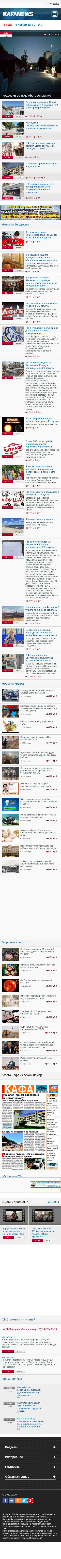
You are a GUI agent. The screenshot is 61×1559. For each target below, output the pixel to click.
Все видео (53, 1201)
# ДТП (41, 25)
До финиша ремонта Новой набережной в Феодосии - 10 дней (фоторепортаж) (42, 105)
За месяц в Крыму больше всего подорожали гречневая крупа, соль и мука (38, 832)
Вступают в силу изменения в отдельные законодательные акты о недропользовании (30, 1422)
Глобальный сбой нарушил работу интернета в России (37, 1012)
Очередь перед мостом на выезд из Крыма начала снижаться (37, 691)
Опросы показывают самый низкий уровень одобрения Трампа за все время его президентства (37, 1044)
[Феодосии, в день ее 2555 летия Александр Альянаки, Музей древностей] (43, 1215)
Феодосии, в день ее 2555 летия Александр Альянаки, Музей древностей (43, 1232)
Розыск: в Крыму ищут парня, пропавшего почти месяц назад (35, 785)
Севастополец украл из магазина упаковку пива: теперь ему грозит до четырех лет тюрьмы (37, 770)
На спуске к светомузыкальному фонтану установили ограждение (42, 125)
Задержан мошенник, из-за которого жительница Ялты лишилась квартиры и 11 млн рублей (38, 708)
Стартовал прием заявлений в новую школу (42, 165)
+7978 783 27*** (9, 1337)
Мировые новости (14, 942)
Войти (56, 3)
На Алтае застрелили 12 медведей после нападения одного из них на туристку (37, 951)
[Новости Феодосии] (18, 14)
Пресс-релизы (12, 1378)
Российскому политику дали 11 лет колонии (37, 1059)
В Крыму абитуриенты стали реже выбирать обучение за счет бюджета (38, 847)
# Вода (7, 25)
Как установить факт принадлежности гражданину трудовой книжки (29, 1406)
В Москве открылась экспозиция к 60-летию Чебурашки (38, 966)
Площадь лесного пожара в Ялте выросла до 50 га (36, 738)
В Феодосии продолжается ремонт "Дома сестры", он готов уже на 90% (40, 146)
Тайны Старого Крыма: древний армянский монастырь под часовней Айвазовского (37, 863)
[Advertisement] (30, 1280)
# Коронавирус (25, 25)
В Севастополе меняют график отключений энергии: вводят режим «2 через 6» (38, 801)
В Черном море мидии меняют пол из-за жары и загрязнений (38, 816)
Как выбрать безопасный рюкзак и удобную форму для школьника (29, 1391)
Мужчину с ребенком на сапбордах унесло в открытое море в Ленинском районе (38, 755)
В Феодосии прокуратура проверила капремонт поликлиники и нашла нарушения (39, 188)
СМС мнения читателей (18, 1319)
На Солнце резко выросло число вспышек (36, 981)
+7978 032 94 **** (10, 1357)
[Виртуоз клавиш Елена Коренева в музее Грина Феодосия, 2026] (14, 1215)
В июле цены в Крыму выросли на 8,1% (36, 722)
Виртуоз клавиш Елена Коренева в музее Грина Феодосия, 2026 (14, 1231)
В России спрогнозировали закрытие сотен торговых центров (38, 997)
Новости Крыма (13, 683)
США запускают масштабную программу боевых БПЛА (34, 1028)
